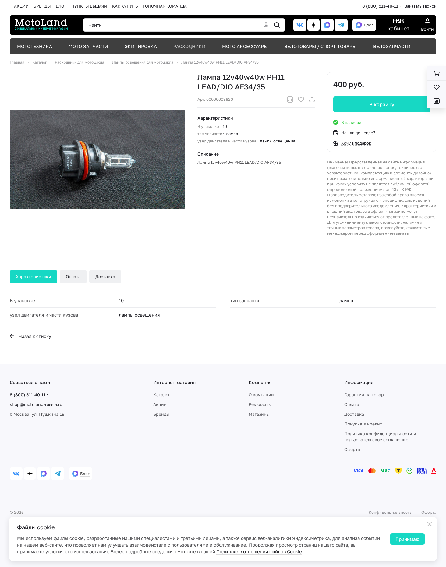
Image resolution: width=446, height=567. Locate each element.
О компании (261, 394)
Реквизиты (260, 404)
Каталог (161, 394)
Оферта (352, 449)
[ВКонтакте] (299, 25)
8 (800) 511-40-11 (380, 6)
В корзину (381, 104)
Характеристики (33, 276)
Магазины (259, 414)
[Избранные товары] (436, 87)
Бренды (161, 414)
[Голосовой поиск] (266, 25)
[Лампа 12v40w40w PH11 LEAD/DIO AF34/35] (97, 159)
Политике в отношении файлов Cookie (259, 551)
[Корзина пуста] (436, 74)
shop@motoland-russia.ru (36, 404)
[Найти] (277, 25)
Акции (160, 404)
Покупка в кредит (363, 423)
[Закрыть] (429, 524)
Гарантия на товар (364, 394)
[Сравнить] (290, 99)
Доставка (105, 276)
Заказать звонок (420, 6)
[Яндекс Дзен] (313, 25)
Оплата (73, 276)
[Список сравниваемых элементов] (436, 101)
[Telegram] (341, 25)
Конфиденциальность (390, 512)
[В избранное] (301, 99)
